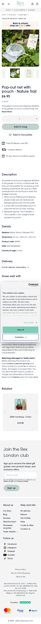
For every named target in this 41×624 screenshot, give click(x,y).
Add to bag (20, 126)
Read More (7, 111)
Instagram (12, 547)
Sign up (11, 488)
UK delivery (25, 511)
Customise (19, 337)
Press (22, 521)
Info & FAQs (25, 518)
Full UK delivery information (14, 267)
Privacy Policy (22, 481)
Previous (3, 73)
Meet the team (9, 521)
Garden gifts (22, 15)
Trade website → (10, 531)
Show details (29, 323)
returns (16, 377)
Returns (23, 514)
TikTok (10, 558)
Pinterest (11, 551)
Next (37, 73)
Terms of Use (8, 481)
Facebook (12, 544)
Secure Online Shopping (20, 573)
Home (4, 15)
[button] (9, 4)
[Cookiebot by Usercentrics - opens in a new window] (28, 285)
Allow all (20, 330)
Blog (5, 514)
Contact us (25, 529)
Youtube (11, 555)
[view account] (32, 4)
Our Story (7, 511)
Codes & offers (26, 525)
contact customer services (18, 363)
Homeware (12, 15)
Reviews (6, 518)
